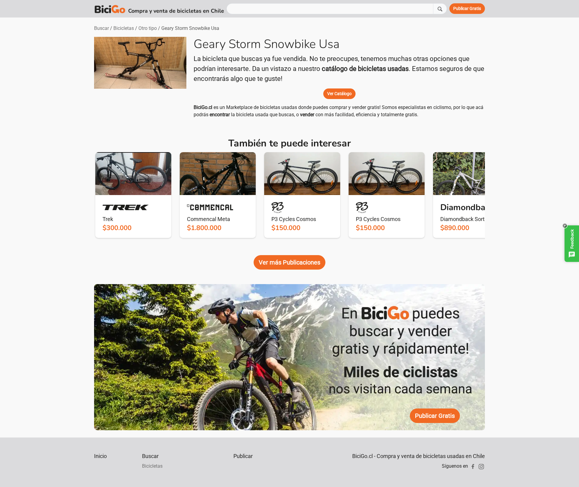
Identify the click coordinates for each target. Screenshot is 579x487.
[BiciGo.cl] (110, 8)
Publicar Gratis (435, 415)
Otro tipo (147, 28)
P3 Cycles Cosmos (293, 219)
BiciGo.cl (203, 107)
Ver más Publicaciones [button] (289, 262)
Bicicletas (123, 28)
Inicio (100, 456)
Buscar (101, 28)
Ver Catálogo (339, 93)
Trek (108, 219)
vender (307, 114)
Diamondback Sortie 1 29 (470, 219)
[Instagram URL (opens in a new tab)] (481, 466)
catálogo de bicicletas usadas (365, 68)
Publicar (243, 456)
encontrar (220, 114)
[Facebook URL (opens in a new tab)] (472, 466)
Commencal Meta (208, 219)
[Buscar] (440, 8)
